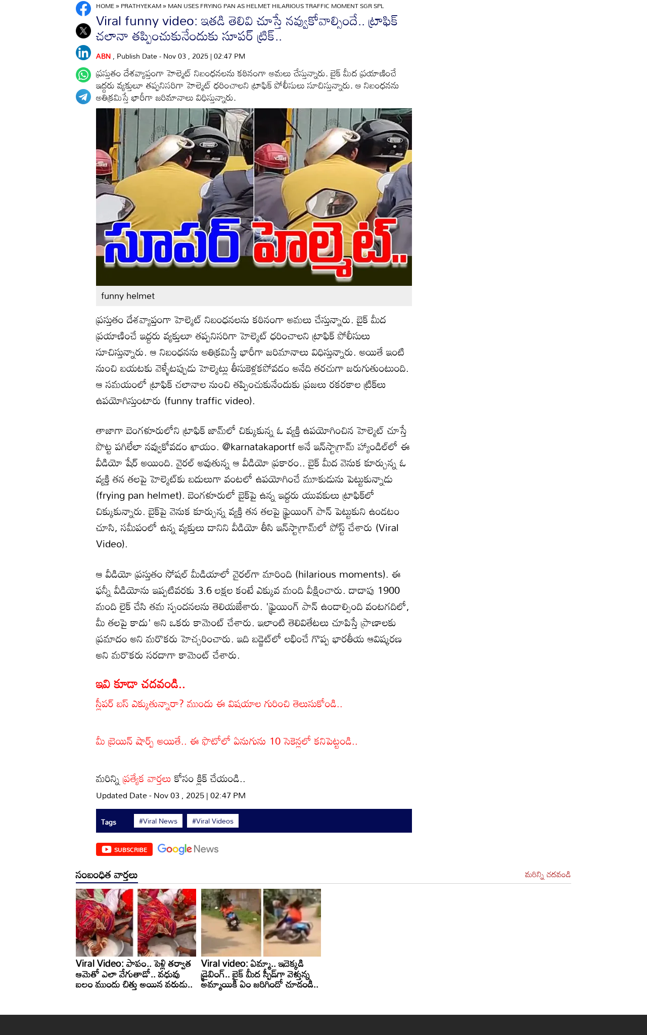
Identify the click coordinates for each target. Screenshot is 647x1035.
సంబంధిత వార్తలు (107, 874)
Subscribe (130, 849)
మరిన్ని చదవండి (548, 874)
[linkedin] (83, 52)
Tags (108, 822)
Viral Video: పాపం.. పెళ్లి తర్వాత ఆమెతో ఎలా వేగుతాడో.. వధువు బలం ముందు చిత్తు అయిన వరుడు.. (134, 973)
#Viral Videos (213, 821)
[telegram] (83, 96)
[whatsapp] (83, 74)
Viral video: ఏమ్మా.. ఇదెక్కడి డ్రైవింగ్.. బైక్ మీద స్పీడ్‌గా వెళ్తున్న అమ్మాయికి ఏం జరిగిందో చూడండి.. (259, 973)
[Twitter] (83, 30)
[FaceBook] (83, 8)
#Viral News (158, 821)
